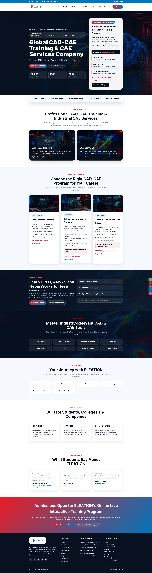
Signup (116, 1)
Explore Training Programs (41, 157)
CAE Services (87, 7)
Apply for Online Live (38, 65)
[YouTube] (34, 559)
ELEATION (120, 569)
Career (95, 7)
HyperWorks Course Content (89, 556)
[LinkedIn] (42, 559)
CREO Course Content (87, 550)
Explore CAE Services (86, 157)
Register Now (36, 243)
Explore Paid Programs (56, 302)
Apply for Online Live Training (64, 525)
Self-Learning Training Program (90, 542)
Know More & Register (100, 85)
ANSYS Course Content (87, 553)
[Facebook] (38, 559)
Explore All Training (56, 66)
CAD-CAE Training (76, 7)
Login (121, 1)
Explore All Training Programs (88, 525)
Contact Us (107, 7)
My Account (117, 7)
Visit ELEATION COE (37, 302)
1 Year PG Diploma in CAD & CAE (90, 547)
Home (59, 7)
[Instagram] (46, 559)
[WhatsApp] (30, 559)
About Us (66, 7)
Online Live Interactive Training (89, 545)
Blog (100, 7)
